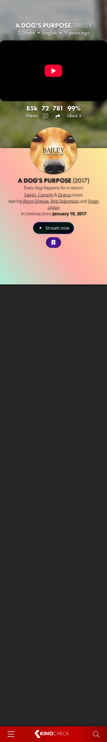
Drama (64, 195)
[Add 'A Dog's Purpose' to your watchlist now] (53, 242)
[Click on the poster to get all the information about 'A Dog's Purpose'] (53, 150)
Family (30, 195)
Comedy (45, 195)
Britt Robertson (65, 201)
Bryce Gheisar (36, 201)
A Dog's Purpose (53, 25)
